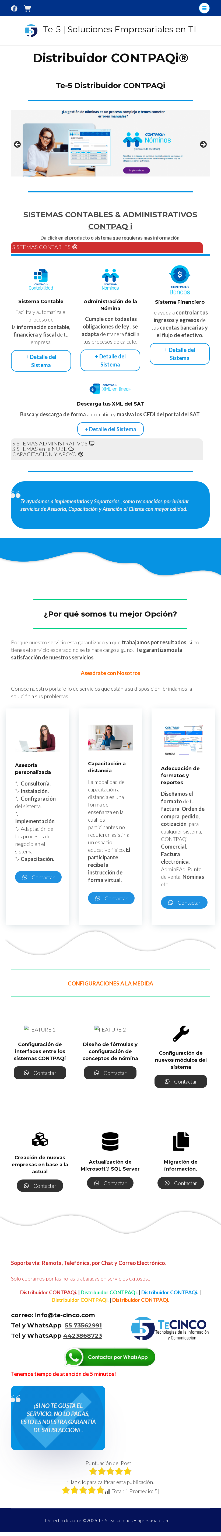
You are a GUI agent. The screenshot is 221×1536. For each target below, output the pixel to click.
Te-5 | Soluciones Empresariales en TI (119, 29)
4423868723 (82, 1335)
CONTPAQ (108, 226)
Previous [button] (18, 145)
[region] (110, 146)
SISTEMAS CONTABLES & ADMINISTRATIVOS (110, 214)
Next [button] (203, 145)
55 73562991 (83, 1325)
